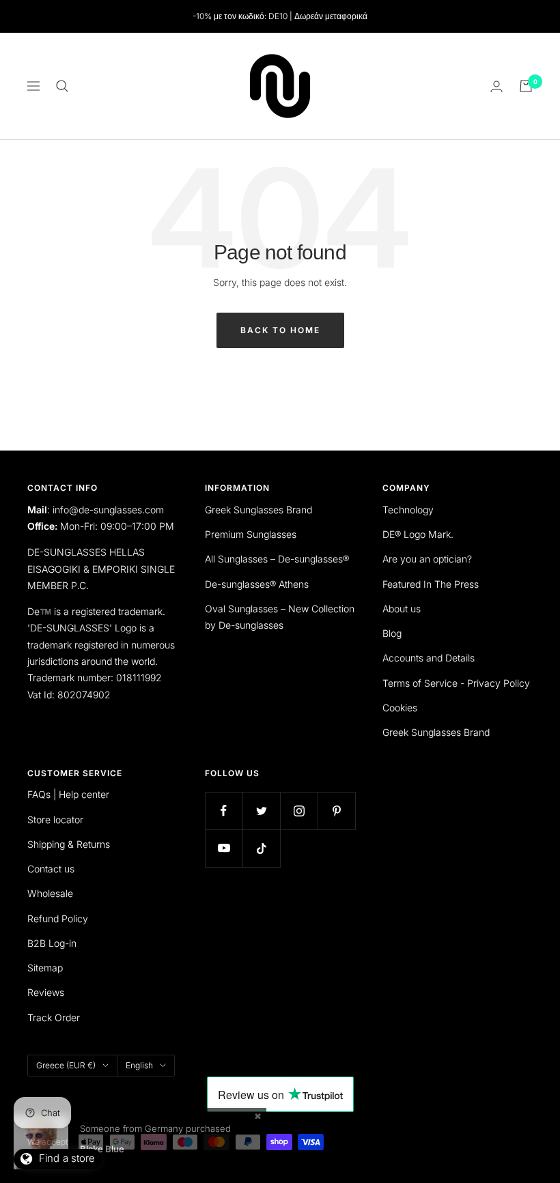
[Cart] (526, 86)
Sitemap (45, 967)
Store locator (55, 819)
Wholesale (50, 893)
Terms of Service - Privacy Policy (456, 683)
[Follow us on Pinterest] (336, 810)
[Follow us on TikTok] (261, 848)
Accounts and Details (428, 658)
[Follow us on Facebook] (223, 810)
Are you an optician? (427, 559)
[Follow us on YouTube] (223, 848)
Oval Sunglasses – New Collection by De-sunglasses (279, 617)
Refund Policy (57, 918)
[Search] (62, 86)
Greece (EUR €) (66, 1065)
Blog (392, 633)
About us (401, 608)
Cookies (399, 707)
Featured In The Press (430, 584)
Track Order (53, 1017)
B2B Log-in (51, 943)
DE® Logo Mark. (417, 534)
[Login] (496, 86)
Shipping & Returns (68, 844)
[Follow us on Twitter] (261, 810)
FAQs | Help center (68, 794)
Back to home (280, 330)
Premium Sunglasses (250, 534)
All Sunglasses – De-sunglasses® (277, 559)
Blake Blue (102, 1148)
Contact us (50, 868)
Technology (408, 509)
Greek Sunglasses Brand (258, 509)
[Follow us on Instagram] (299, 810)
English (139, 1065)
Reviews (45, 992)
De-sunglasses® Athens (257, 584)
